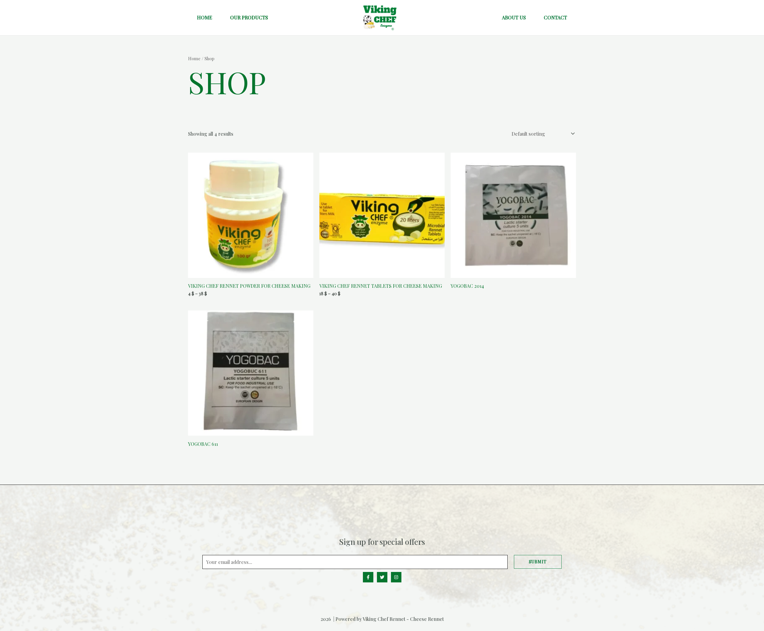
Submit (538, 562)
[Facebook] (368, 577)
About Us (514, 17)
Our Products (249, 17)
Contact (555, 17)
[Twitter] (382, 577)
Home (204, 17)
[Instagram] (396, 577)
